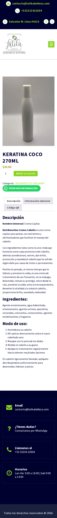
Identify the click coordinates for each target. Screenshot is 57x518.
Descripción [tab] (13, 200)
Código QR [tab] (13, 207)
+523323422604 (31, 10)
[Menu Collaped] (51, 44)
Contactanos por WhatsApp (31, 430)
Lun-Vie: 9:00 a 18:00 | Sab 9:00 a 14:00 (33, 475)
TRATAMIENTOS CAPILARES (29, 183)
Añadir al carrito (25, 173)
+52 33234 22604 (25, 452)
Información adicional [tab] (37, 200)
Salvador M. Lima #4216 (24, 21)
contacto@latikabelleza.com (31, 3)
